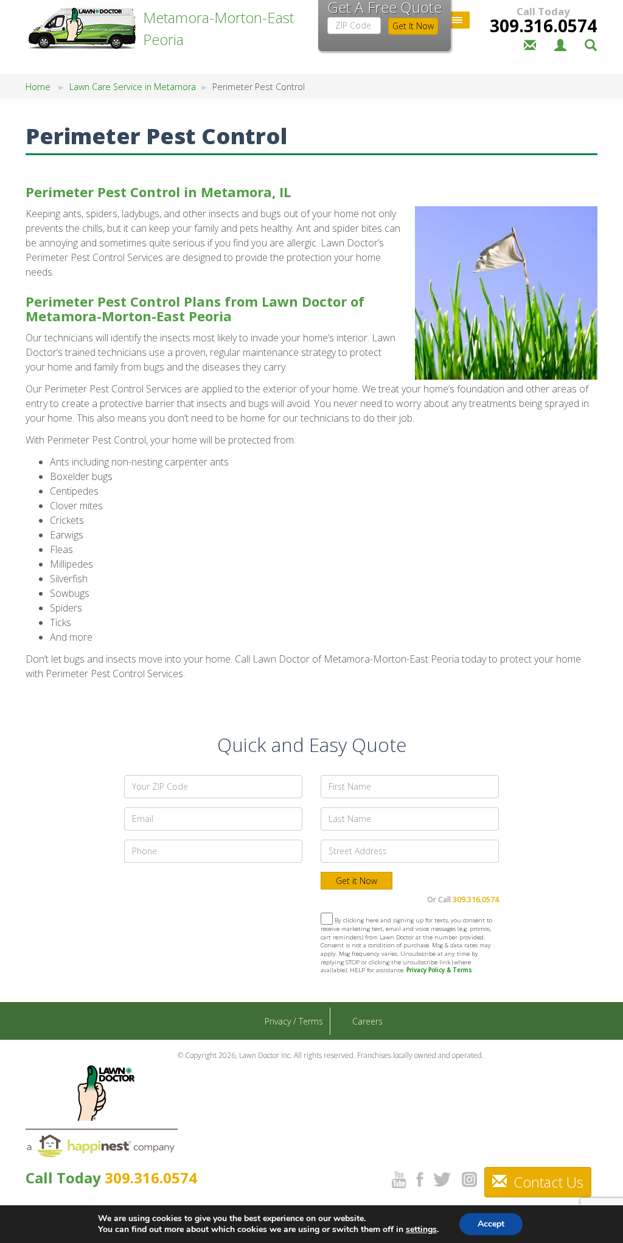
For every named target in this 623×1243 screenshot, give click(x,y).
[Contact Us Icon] (530, 44)
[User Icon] (560, 44)
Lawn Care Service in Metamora (132, 86)
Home (38, 86)
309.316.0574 (543, 25)
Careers (367, 1021)
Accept (491, 1224)
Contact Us (546, 1182)
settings (421, 1229)
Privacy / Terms (294, 1021)
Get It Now (413, 26)
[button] (591, 43)
